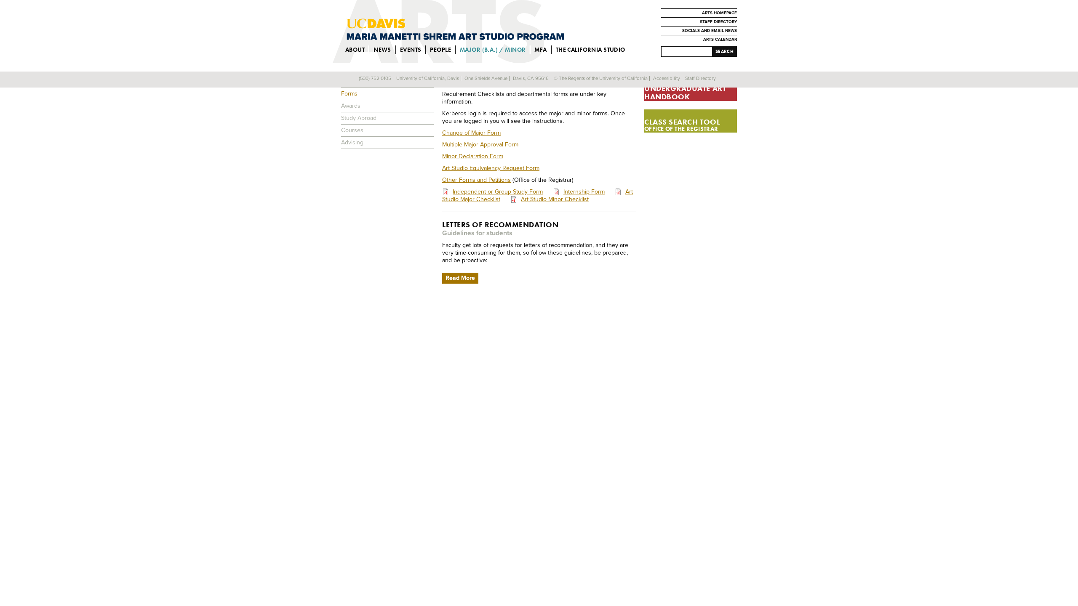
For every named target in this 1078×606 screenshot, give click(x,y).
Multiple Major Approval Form (480, 144)
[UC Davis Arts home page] (455, 29)
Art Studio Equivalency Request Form (490, 168)
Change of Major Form (471, 132)
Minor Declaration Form (472, 156)
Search (724, 51)
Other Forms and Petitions (476, 179)
